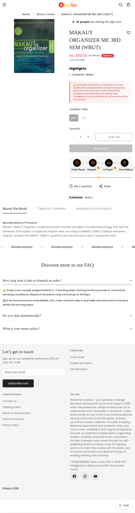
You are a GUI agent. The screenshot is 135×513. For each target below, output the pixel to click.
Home (26, 14)
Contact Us (10, 401)
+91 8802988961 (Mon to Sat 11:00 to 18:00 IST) (98, 462)
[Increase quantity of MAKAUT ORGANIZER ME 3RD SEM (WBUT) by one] (88, 137)
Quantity (74, 128)
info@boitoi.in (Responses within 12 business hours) (97, 467)
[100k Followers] (85, 476)
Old (85, 118)
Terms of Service (13, 419)
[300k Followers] (74, 476)
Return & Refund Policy (17, 413)
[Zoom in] (60, 26)
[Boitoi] (67, 5)
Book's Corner (46, 14)
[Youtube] (95, 476)
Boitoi (90, 75)
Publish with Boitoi (81, 363)
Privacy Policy (11, 425)
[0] (128, 5)
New (74, 118)
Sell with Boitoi (78, 369)
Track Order (77, 357)
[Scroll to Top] (128, 494)
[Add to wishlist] (128, 33)
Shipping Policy (12, 407)
